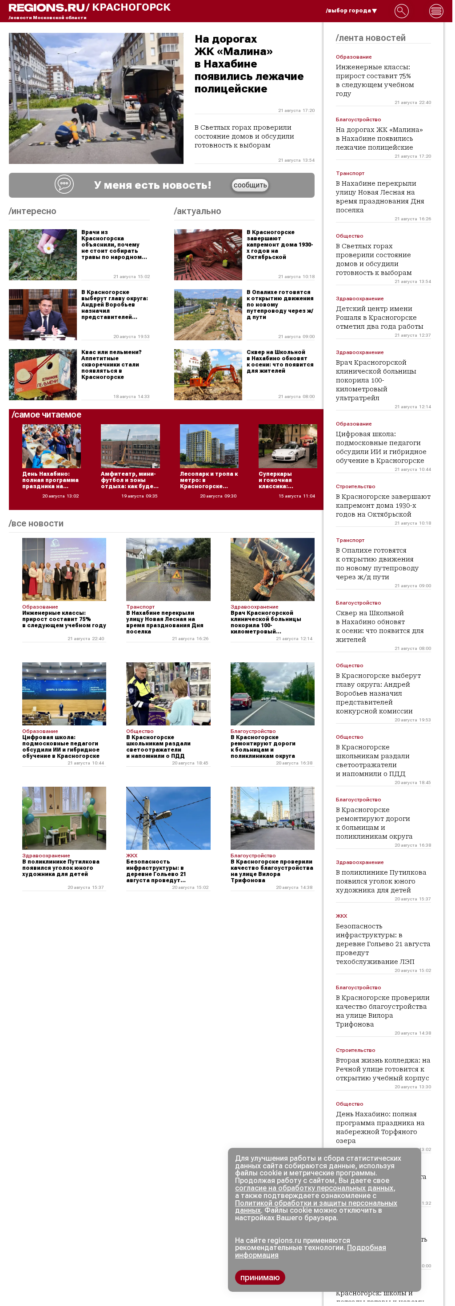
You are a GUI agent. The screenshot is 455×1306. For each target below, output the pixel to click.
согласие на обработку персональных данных (314, 1188)
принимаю (260, 1277)
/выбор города (348, 11)
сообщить (250, 185)
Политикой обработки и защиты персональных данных (316, 1207)
